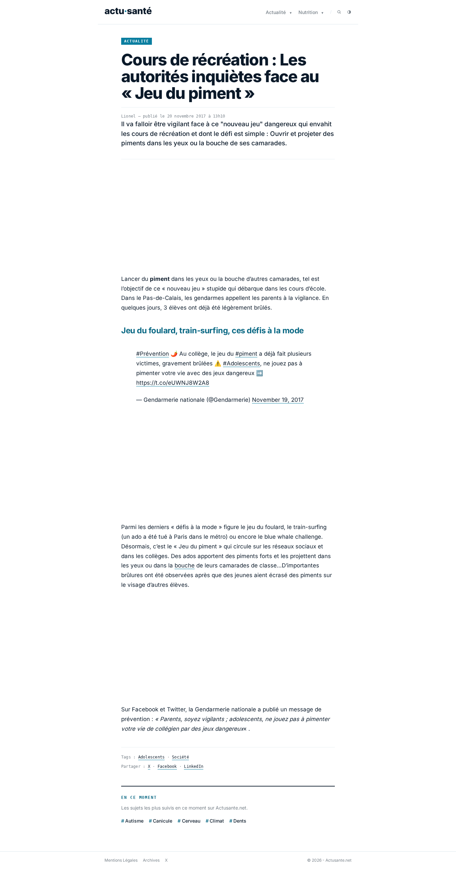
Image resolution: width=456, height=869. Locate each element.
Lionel (128, 116)
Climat (217, 821)
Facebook (167, 766)
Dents (239, 821)
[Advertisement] (228, 217)
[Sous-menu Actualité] (290, 13)
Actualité (276, 12)
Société (180, 757)
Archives (151, 860)
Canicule (162, 821)
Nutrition (308, 12)
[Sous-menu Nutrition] (322, 13)
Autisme (134, 821)
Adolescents (151, 757)
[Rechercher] (339, 12)
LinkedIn (193, 766)
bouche (185, 565)
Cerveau (191, 821)
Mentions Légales (121, 860)
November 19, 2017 (278, 399)
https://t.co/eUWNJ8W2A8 (172, 382)
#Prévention (152, 353)
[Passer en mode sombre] (349, 12)
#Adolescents (241, 363)
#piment (246, 353)
